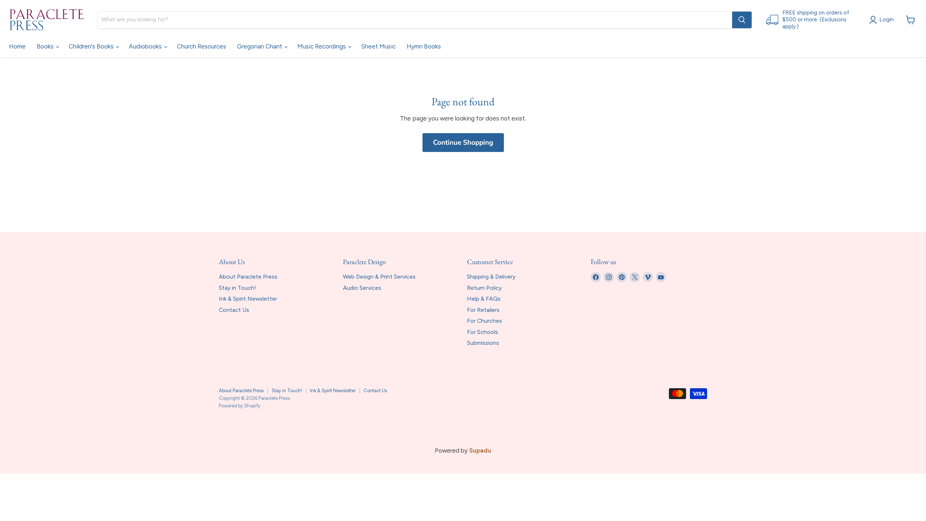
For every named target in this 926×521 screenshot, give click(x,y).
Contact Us (234, 309)
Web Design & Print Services (379, 276)
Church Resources (201, 46)
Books (46, 46)
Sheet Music (378, 46)
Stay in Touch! (237, 287)
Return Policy (484, 287)
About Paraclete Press (248, 276)
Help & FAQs (484, 298)
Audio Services (362, 287)
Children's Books (92, 46)
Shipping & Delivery (491, 276)
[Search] (742, 20)
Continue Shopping (463, 142)
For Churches (484, 320)
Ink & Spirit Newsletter (248, 298)
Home (17, 46)
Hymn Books (424, 46)
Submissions (483, 342)
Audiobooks (146, 46)
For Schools (482, 332)
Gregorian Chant (260, 46)
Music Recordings (322, 46)
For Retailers (483, 309)
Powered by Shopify (239, 405)
